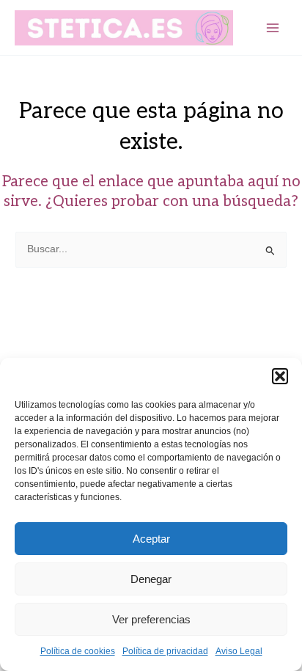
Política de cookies (77, 651)
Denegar (151, 579)
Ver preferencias (151, 619)
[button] (280, 376)
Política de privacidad (165, 651)
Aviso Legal (239, 651)
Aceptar (151, 538)
